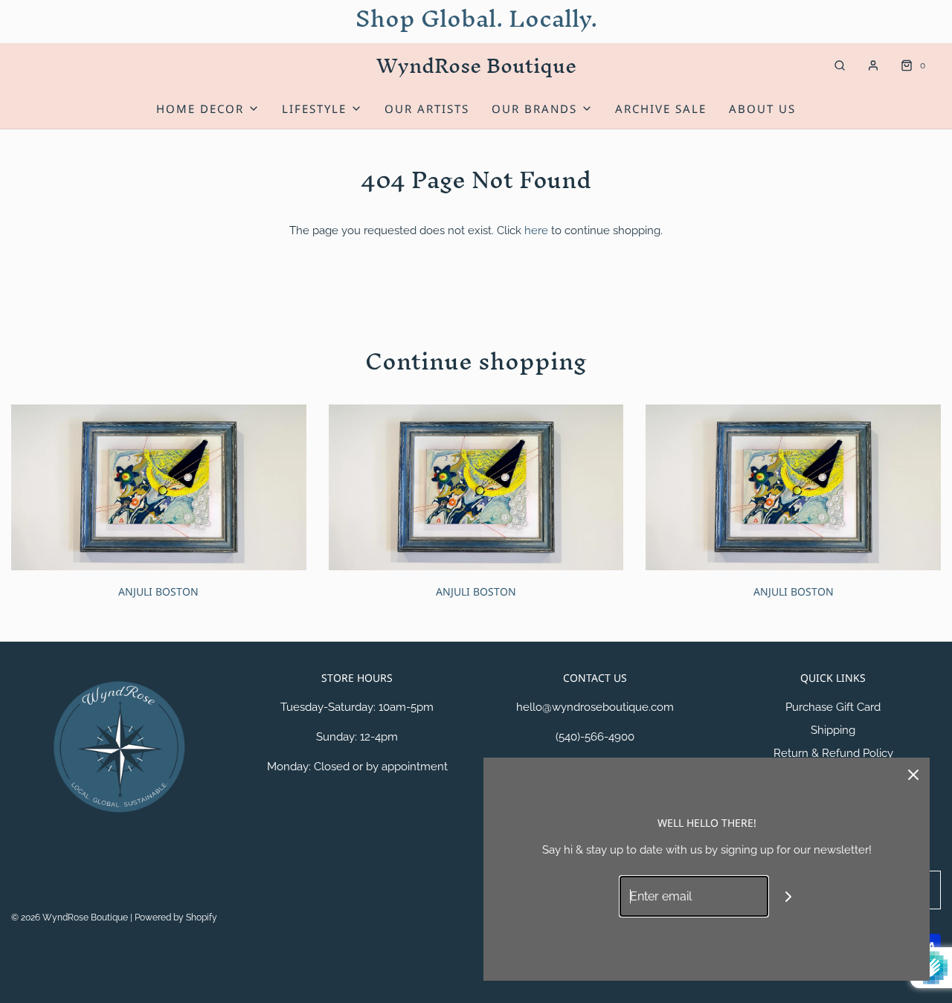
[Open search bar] (839, 66)
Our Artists (427, 108)
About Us (762, 108)
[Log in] (873, 65)
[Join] (788, 896)
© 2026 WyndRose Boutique (70, 917)
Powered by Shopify (176, 917)
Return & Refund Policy (833, 753)
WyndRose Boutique (476, 66)
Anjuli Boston (158, 591)
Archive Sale (661, 108)
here (536, 230)
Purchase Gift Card (833, 707)
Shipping (833, 730)
